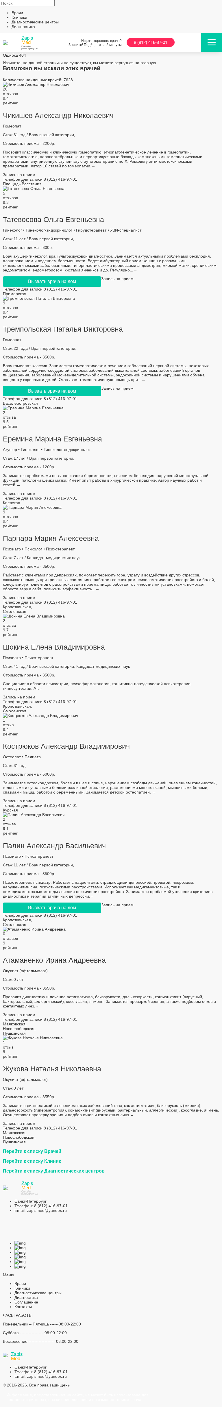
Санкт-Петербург (30, 1201)
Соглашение (26, 1302)
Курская (10, 810)
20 (5, 89)
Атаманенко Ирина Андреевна (54, 960)
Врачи (17, 12)
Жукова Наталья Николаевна (52, 1069)
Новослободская (18, 1028)
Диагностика (23, 26)
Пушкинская (14, 1033)
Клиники (19, 17)
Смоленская (14, 611)
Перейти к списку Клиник (32, 1161)
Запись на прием (19, 174)
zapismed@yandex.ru (40, 1210)
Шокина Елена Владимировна (54, 647)
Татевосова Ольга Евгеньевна (53, 219)
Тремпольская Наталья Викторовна (63, 329)
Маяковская (14, 1024)
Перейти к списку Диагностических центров (54, 1171)
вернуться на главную (135, 62)
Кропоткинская (17, 606)
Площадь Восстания (22, 184)
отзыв (8, 724)
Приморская (14, 293)
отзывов (10, 93)
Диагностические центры (35, 22)
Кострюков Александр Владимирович (66, 746)
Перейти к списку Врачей (32, 1151)
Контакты (23, 1306)
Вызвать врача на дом (52, 281)
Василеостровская (20, 403)
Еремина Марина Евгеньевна (52, 439)
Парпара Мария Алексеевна (51, 538)
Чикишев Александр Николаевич (58, 115)
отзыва (9, 417)
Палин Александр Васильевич (54, 846)
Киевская (11, 502)
